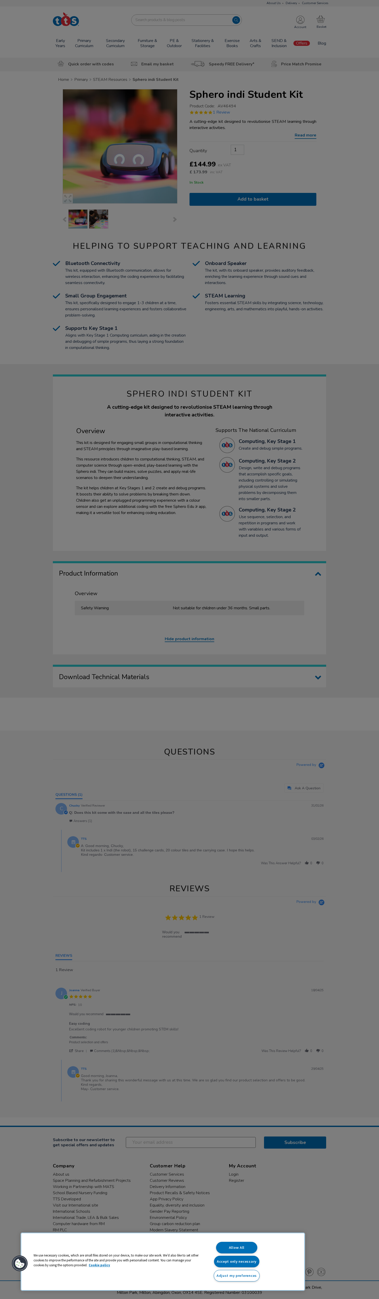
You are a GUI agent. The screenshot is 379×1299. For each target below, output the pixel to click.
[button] (20, 1263)
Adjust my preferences (237, 1275)
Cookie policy (99, 1265)
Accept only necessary (237, 1261)
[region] (163, 1262)
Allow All (236, 1247)
